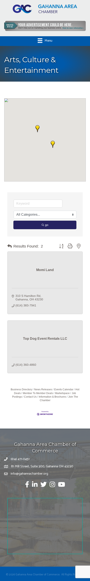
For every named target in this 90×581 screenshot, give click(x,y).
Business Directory (21, 389)
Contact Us (30, 396)
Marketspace (62, 393)
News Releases (43, 389)
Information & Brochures (52, 396)
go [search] (46, 224)
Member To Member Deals (38, 393)
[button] (53, 144)
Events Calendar (63, 389)
